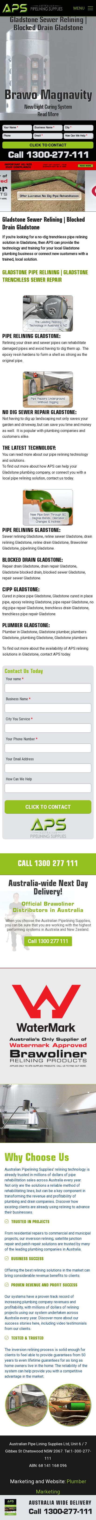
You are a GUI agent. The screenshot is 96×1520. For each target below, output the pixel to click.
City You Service (19, 719)
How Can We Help (76, 135)
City (68, 127)
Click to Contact (48, 145)
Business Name (44, 127)
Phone (7, 135)
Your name (15, 679)
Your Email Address (20, 759)
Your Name (11, 127)
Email (38, 135)
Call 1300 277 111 (48, 941)
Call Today (50, 1114)
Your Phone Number (22, 739)
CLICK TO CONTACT (48, 807)
